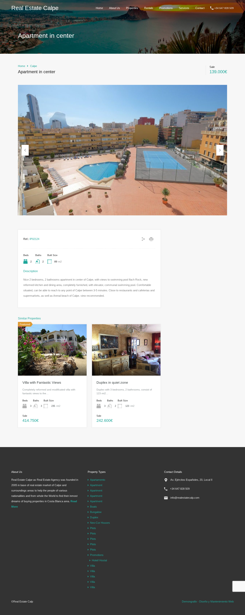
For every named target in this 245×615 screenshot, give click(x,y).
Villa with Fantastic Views (41, 382)
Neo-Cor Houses (100, 522)
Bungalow (96, 511)
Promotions (166, 7)
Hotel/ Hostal (99, 560)
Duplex (94, 517)
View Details (52, 365)
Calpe (33, 65)
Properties (132, 7)
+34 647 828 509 (224, 8)
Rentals (148, 7)
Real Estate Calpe (34, 8)
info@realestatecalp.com (184, 497)
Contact (199, 7)
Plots (93, 528)
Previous (25, 150)
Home (99, 7)
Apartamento (97, 479)
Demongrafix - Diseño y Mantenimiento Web (208, 601)
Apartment (96, 485)
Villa (92, 565)
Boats (93, 506)
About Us (114, 7)
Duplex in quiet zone (112, 382)
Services (184, 7)
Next (219, 150)
